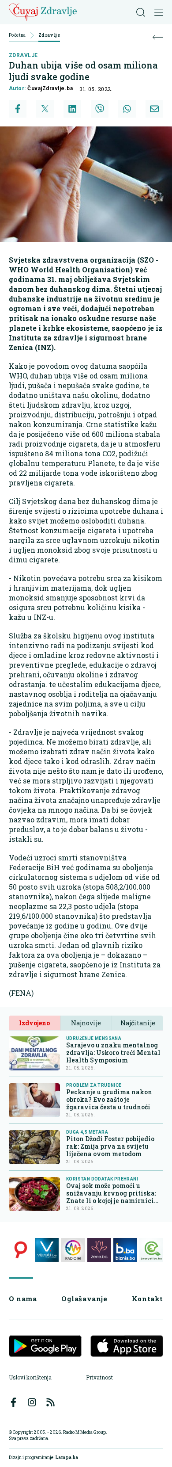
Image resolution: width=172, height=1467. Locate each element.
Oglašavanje (84, 1298)
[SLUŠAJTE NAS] (73, 1250)
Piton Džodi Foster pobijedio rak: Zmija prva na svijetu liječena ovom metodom (110, 1146)
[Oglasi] (21, 1250)
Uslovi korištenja (30, 1377)
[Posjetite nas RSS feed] (50, 1402)
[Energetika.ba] (151, 1250)
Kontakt (147, 1298)
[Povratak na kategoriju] (158, 37)
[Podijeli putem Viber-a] (99, 109)
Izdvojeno (34, 1023)
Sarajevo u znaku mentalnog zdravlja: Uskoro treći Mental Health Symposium (113, 1052)
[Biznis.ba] (125, 1250)
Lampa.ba (66, 1457)
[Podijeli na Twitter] (45, 109)
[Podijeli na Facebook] (17, 109)
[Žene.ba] (99, 1250)
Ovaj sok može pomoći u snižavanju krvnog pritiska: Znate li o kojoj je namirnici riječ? (111, 1193)
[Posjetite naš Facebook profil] (13, 1402)
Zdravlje (49, 35)
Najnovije (86, 1023)
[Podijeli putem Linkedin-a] (72, 109)
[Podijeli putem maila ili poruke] (154, 109)
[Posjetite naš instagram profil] (32, 1402)
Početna (17, 35)
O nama (23, 1298)
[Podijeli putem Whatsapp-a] (127, 109)
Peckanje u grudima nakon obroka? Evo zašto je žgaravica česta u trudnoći (109, 1099)
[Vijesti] (47, 1250)
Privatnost (99, 1377)
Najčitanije (137, 1023)
